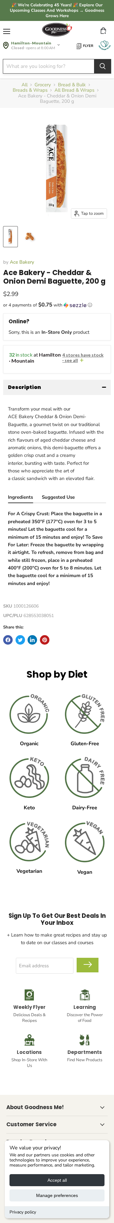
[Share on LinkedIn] (32, 640)
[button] (57, 305)
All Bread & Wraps (74, 90)
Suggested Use (58, 497)
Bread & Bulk (72, 85)
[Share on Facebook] (8, 640)
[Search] (102, 66)
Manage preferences (57, 1195)
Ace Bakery (22, 262)
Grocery (43, 85)
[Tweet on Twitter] (20, 640)
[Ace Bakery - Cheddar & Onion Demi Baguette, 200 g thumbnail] (10, 237)
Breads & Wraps (30, 90)
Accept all (57, 1180)
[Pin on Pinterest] (44, 640)
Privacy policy (23, 1212)
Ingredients (20, 497)
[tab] (20, 498)
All (25, 85)
